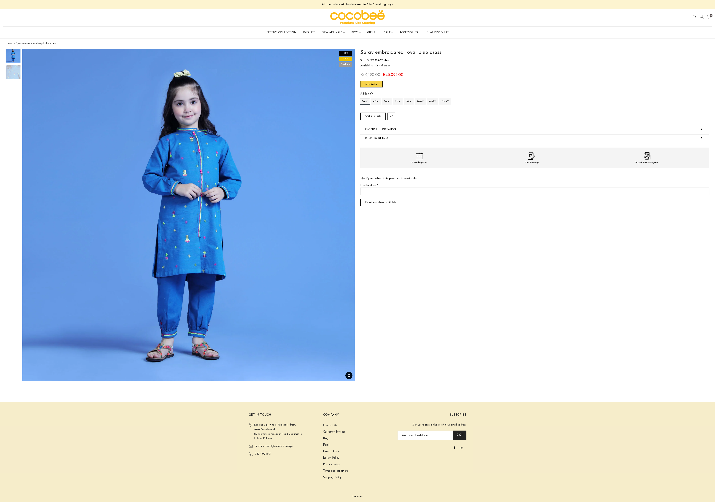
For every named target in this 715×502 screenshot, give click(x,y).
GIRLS (371, 32)
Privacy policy (331, 464)
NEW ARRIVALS (332, 32)
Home (9, 43)
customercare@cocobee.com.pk (274, 446)
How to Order (332, 451)
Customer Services (334, 432)
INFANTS (309, 32)
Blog (325, 438)
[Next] (348, 215)
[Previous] (28, 215)
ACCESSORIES (409, 32)
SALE (387, 32)
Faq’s (326, 445)
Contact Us (330, 425)
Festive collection (281, 32)
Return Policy (331, 458)
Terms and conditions (335, 471)
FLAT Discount (438, 32)
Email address (369, 185)
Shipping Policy (332, 477)
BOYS (354, 32)
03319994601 (263, 454)
